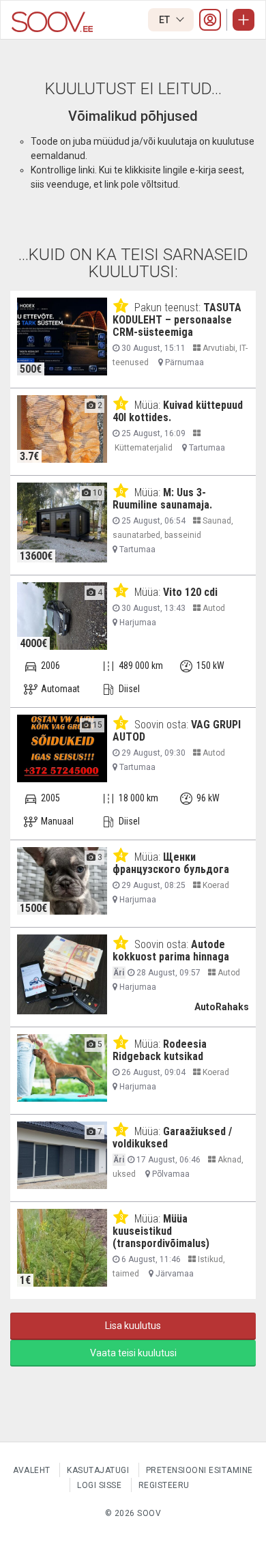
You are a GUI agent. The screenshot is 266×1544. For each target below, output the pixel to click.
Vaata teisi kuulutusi (133, 1352)
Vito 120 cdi (190, 592)
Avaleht (31, 1470)
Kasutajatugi (98, 1470)
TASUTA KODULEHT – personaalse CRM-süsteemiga (177, 320)
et (165, 19)
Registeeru (164, 1485)
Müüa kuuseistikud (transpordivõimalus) (161, 1231)
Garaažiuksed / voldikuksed (172, 1137)
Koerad (215, 885)
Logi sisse (99, 1485)
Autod (213, 608)
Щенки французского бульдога (171, 863)
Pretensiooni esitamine (199, 1470)
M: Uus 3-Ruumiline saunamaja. (162, 498)
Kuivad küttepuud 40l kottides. (178, 411)
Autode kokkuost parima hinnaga (171, 950)
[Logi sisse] (210, 20)
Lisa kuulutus (133, 1325)
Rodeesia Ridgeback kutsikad (160, 1050)
